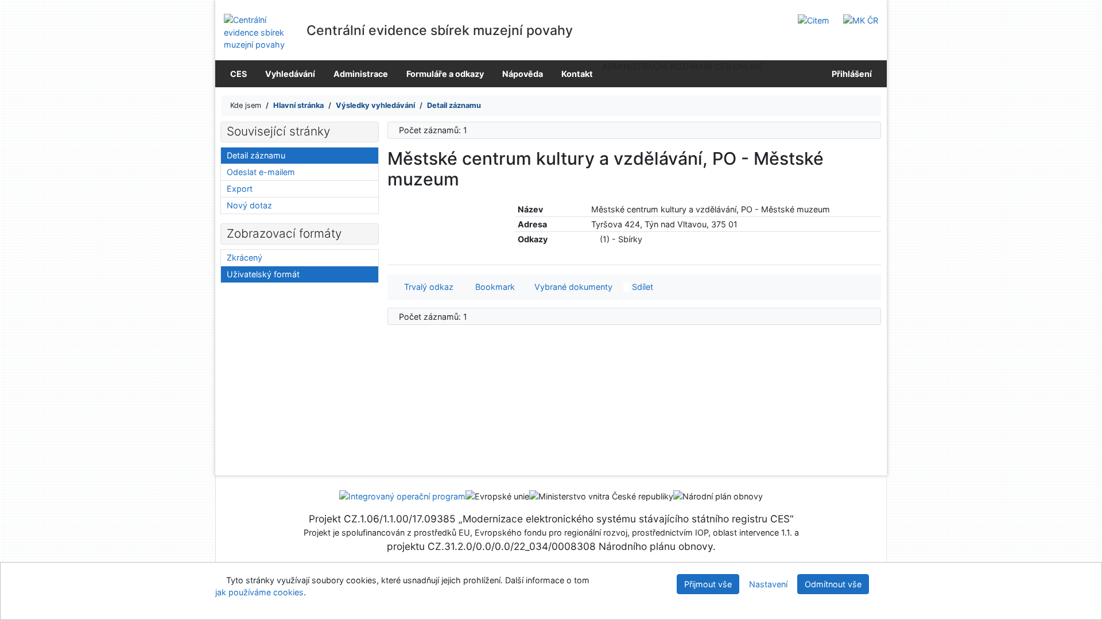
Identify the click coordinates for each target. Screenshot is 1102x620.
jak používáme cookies (259, 592)
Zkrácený (244, 257)
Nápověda (522, 74)
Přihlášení (850, 74)
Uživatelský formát (263, 274)
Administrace (360, 74)
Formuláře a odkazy (445, 74)
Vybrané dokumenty (572, 287)
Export (240, 188)
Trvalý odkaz (426, 287)
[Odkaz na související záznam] (594, 239)
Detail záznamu (256, 155)
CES (238, 74)
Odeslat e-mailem (261, 172)
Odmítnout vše (833, 584)
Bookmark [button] (493, 287)
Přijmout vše (708, 584)
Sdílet (641, 287)
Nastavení (768, 584)
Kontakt (577, 74)
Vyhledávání (290, 74)
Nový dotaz (249, 205)
